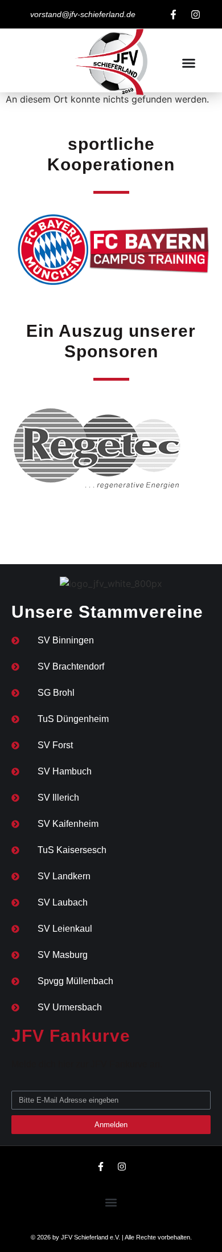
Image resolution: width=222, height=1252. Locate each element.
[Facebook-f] (173, 14)
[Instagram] (195, 14)
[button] (189, 63)
